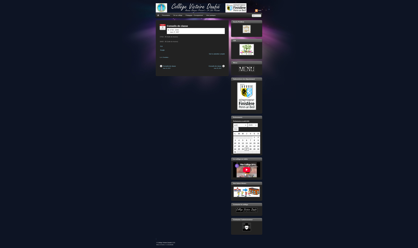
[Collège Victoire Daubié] (201, 11)
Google (162, 50)
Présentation (166, 15)
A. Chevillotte (164, 57)
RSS (259, 10)
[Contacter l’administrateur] (246, 227)
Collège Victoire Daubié (165, 242)
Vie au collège (177, 15)
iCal (161, 46)
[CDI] (246, 50)
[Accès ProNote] (246, 29)
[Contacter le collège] (246, 210)
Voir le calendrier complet (217, 54)
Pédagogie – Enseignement (194, 15)
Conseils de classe (177, 26)
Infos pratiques (211, 15)
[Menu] (246, 69)
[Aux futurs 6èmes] (246, 191)
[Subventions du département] (246, 96)
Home (158, 15)
